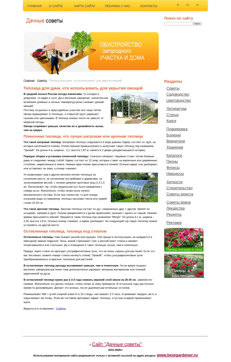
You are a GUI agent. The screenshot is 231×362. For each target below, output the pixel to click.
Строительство (179, 188)
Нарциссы (175, 173)
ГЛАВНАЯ (35, 6)
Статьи (172, 115)
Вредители (175, 141)
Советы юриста (179, 194)
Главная (29, 80)
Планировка (176, 129)
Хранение (174, 147)
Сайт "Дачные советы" (117, 344)
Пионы (172, 161)
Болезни (173, 135)
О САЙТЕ (56, 6)
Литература (176, 108)
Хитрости (174, 182)
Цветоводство (178, 100)
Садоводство (177, 94)
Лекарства (175, 208)
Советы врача (178, 202)
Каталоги (174, 155)
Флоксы (173, 167)
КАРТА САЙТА (84, 6)
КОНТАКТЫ (148, 6)
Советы (42, 80)
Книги (171, 121)
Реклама (174, 222)
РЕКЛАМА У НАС (117, 6)
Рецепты (174, 214)
